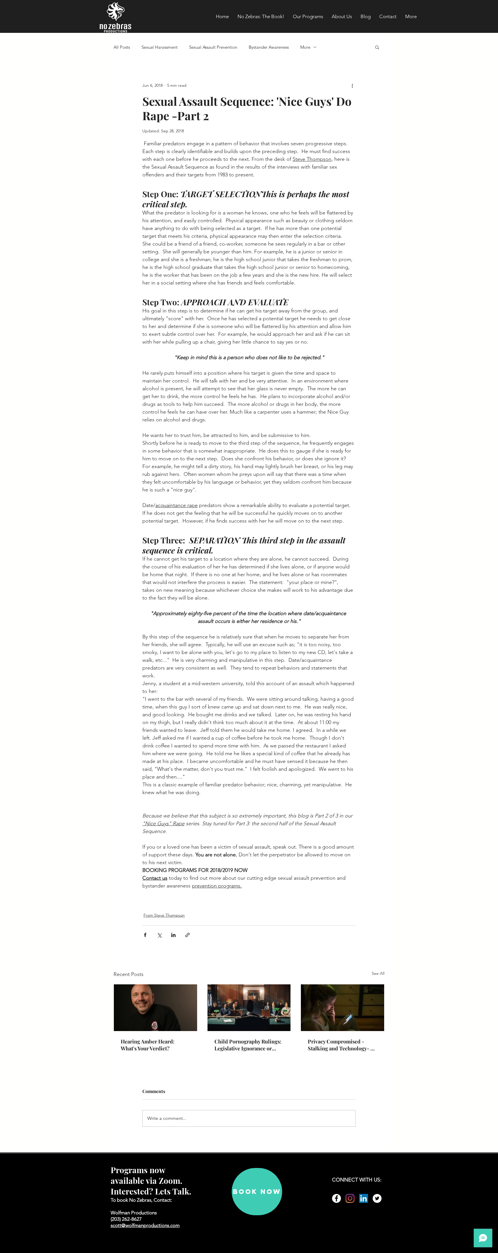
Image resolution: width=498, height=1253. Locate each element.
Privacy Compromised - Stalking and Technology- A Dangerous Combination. (341, 1045)
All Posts (122, 47)
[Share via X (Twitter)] (159, 935)
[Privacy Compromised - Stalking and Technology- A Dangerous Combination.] (342, 1007)
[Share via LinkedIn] (173, 935)
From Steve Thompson (164, 915)
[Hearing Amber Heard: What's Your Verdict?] (155, 1007)
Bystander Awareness (269, 47)
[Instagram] (350, 1198)
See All (378, 973)
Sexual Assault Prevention (213, 47)
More (305, 47)
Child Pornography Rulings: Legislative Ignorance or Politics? (247, 1045)
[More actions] (352, 85)
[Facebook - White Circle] (336, 1198)
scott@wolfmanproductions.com (145, 1225)
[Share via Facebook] (145, 935)
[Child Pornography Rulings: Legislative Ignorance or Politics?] (249, 1007)
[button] (377, 47)
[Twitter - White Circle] (377, 1198)
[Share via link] (187, 935)
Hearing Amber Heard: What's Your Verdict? (147, 1045)
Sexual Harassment (160, 47)
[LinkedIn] (363, 1198)
